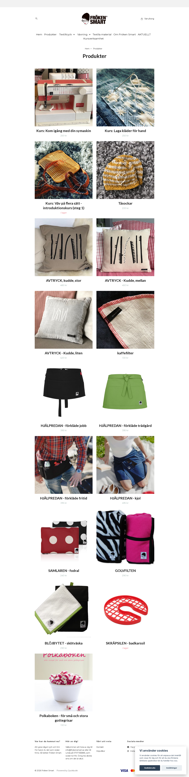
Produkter (50, 34)
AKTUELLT (144, 34)
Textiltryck (65, 34)
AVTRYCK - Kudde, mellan (125, 280)
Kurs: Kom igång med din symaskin (63, 131)
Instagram (135, 751)
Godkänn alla (149, 768)
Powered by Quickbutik (67, 770)
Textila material (102, 34)
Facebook (134, 747)
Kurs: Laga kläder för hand (125, 131)
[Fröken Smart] (94, 18)
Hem (39, 34)
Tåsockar (125, 203)
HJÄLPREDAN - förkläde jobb (64, 425)
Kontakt (100, 747)
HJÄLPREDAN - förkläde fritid (63, 498)
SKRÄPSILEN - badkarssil (125, 643)
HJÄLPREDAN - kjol (125, 498)
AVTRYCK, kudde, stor (63, 280)
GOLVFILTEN (125, 570)
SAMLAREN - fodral (63, 570)
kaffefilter (125, 353)
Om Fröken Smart (125, 34)
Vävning (82, 34)
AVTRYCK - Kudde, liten (64, 353)
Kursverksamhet (93, 38)
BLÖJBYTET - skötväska (64, 643)
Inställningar (171, 768)
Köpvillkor (100, 751)
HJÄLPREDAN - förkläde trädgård (125, 425)
